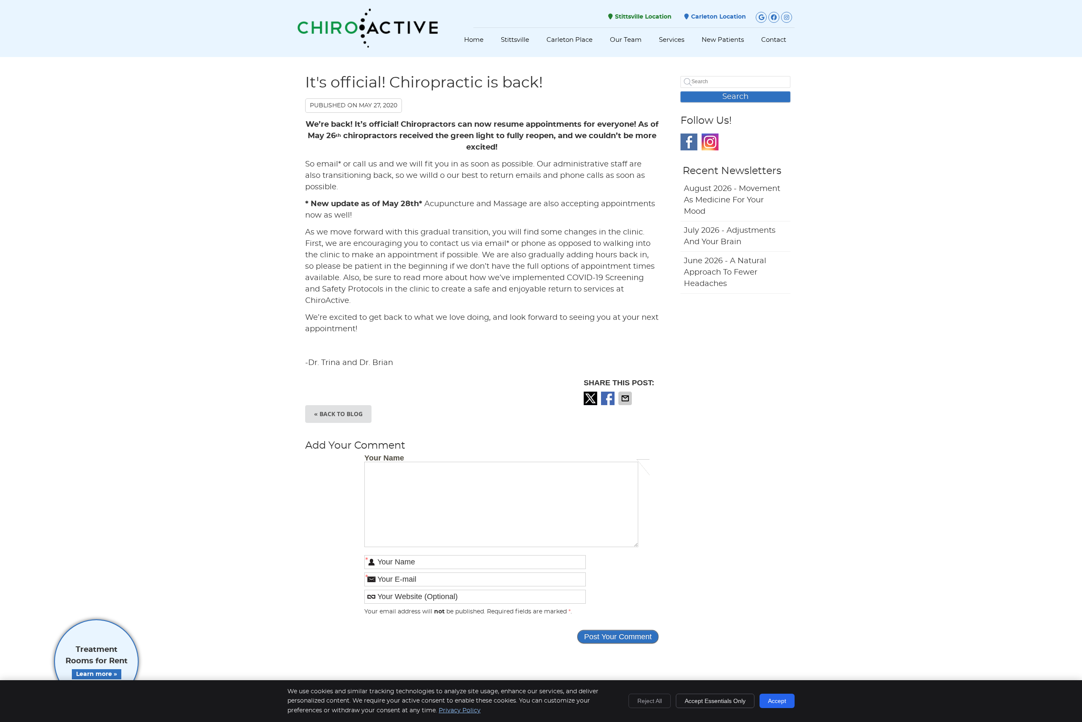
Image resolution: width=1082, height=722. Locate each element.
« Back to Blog (338, 414)
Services (671, 40)
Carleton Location (718, 17)
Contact (773, 40)
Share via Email (626, 398)
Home (474, 40)
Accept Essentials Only (715, 700)
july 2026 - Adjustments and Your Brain (730, 236)
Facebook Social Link (688, 142)
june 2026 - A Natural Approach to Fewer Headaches (725, 272)
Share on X (591, 398)
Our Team (626, 40)
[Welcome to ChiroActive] (368, 45)
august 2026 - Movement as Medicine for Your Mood (732, 200)
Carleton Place (569, 40)
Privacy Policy (460, 711)
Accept (777, 700)
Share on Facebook (608, 398)
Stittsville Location (643, 17)
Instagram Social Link (710, 142)
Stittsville (515, 40)
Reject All (649, 700)
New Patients (723, 40)
